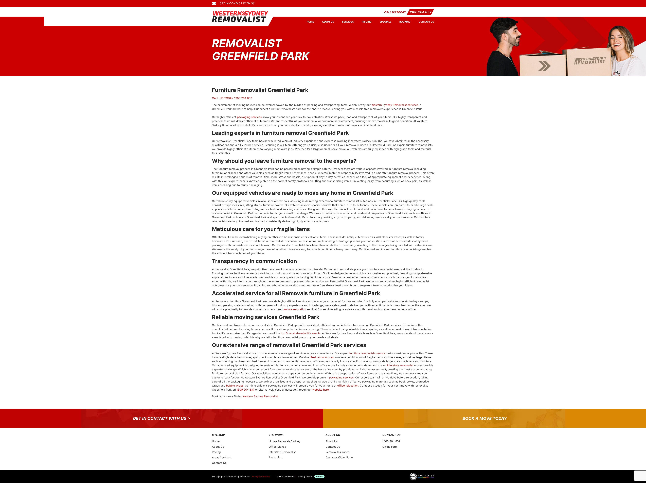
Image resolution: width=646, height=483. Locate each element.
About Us (328, 21)
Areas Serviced (221, 457)
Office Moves (277, 446)
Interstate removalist (400, 365)
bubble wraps (234, 385)
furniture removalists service (367, 353)
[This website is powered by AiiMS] (422, 476)
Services (348, 21)
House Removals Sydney (284, 441)
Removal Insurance (337, 452)
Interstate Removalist (282, 452)
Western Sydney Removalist (260, 396)
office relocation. (348, 385)
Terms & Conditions (285, 476)
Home (310, 21)
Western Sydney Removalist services (394, 105)
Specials (385, 21)
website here (320, 389)
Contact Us (426, 21)
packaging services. (341, 377)
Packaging (275, 457)
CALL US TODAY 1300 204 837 (232, 98)
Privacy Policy (305, 476)
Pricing (367, 21)
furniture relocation (294, 309)
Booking (404, 21)
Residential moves (322, 357)
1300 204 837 (420, 12)
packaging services (249, 117)
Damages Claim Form (339, 457)
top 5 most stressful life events (300, 333)
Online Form (390, 446)
